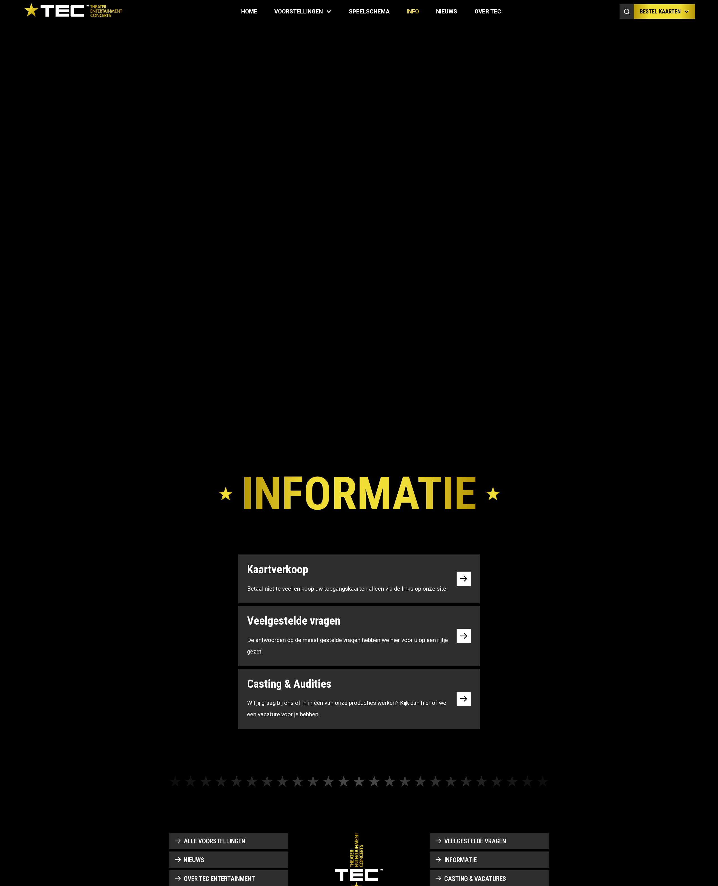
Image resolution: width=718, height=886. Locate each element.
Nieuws (446, 11)
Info (413, 11)
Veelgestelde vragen (475, 841)
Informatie (460, 860)
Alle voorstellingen (214, 841)
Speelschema (369, 11)
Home (249, 11)
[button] (303, 11)
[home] (73, 11)
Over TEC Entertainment (219, 879)
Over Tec (488, 11)
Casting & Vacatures (475, 879)
